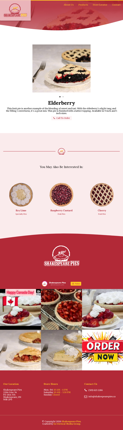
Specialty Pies (21, 214)
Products (83, 4)
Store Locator (100, 4)
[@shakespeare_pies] (44, 283)
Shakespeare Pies (71, 421)
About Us (69, 4)
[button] (61, 118)
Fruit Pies (61, 214)
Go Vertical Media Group (66, 424)
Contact (116, 4)
